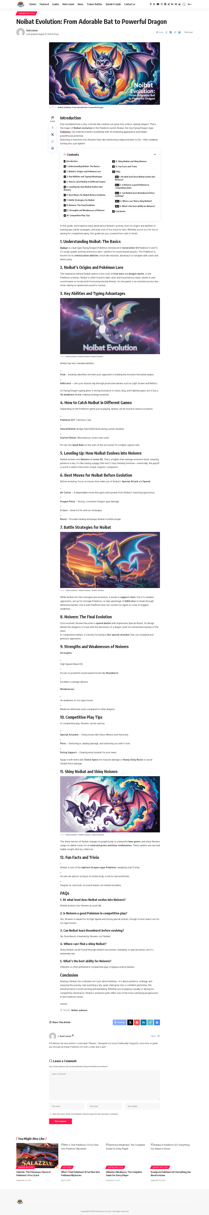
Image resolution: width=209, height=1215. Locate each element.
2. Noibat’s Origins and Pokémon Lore (83, 171)
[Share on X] (171, 32)
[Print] (179, 32)
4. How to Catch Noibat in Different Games (85, 181)
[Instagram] (161, 4)
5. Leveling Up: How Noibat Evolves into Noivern (83, 188)
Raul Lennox (32, 30)
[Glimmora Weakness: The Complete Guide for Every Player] (127, 1155)
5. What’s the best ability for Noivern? (137, 206)
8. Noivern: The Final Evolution (81, 205)
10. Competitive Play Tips (78, 215)
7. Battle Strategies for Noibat (81, 200)
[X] (154, 4)
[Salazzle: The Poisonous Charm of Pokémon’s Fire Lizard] (37, 1155)
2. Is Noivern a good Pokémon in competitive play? (132, 186)
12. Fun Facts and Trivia (126, 166)
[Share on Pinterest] (137, 1022)
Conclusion (120, 211)
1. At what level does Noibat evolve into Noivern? (135, 178)
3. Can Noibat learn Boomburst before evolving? (135, 194)
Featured (67, 1167)
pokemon (83, 1010)
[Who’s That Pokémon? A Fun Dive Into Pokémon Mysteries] (82, 1155)
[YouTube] (158, 4)
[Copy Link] (175, 32)
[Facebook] (150, 4)
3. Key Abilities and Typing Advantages (84, 176)
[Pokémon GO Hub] (20, 4)
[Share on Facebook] (166, 32)
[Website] (158, 1036)
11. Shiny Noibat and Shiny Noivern (131, 161)
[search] (184, 4)
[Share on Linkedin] (144, 1022)
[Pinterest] (165, 4)
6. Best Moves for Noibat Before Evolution (86, 195)
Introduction (72, 161)
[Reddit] (179, 4)
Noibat (74, 1010)
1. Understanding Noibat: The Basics (83, 166)
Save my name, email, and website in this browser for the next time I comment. (85, 1114)
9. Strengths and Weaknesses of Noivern (85, 210)
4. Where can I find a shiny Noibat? (136, 201)
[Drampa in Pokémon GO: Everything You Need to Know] (172, 1155)
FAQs (118, 171)
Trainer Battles (26, 13)
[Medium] (176, 4)
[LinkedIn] (172, 4)
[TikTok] (168, 4)
